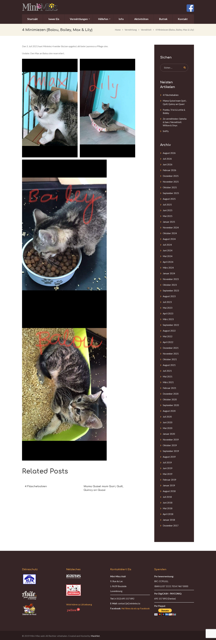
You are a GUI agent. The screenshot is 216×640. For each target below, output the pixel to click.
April (168, 262)
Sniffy (166, 131)
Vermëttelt (146, 29)
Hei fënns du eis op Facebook (135, 608)
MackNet (95, 636)
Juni (167, 164)
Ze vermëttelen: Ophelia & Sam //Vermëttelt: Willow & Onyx (174, 122)
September (171, 193)
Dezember (171, 176)
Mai (167, 216)
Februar (169, 170)
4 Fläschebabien (36, 486)
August (169, 153)
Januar (169, 221)
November (171, 181)
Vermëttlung (131, 29)
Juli (167, 158)
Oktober (170, 187)
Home (118, 29)
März (168, 267)
